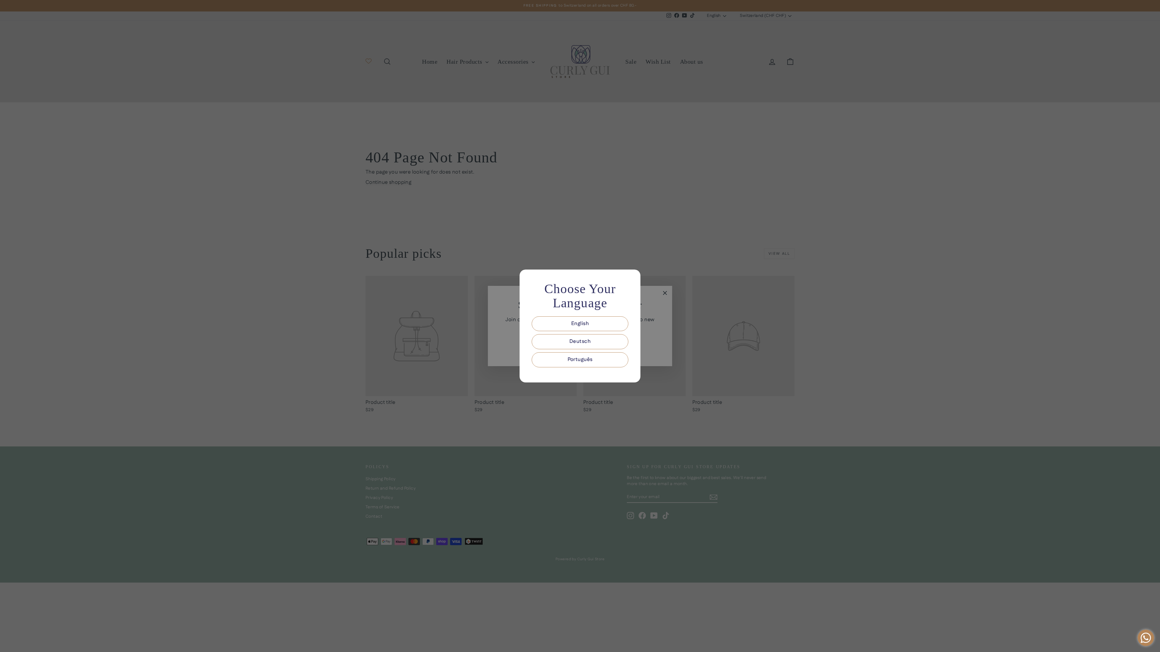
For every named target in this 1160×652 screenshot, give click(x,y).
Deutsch (580, 341)
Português (580, 359)
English (580, 323)
